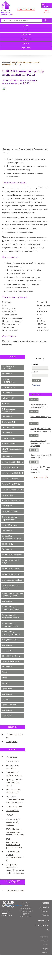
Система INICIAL (12, 810)
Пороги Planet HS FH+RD (13, 473)
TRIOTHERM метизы (11, 569)
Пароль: (35, 372)
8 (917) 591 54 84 (26, 9)
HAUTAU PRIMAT (12, 761)
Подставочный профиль (12, 580)
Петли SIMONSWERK (11, 661)
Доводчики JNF (8, 422)
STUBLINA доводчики (11, 501)
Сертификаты (11, 741)
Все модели (7, 374)
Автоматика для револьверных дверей (11, 633)
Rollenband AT (8, 398)
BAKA (4, 672)
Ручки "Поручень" (9, 705)
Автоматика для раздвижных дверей (10, 616)
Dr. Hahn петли (8, 387)
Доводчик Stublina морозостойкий (9, 518)
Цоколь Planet (7, 495)
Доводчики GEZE (9, 640)
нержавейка (7, 715)
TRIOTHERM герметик (12, 555)
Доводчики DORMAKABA (8, 380)
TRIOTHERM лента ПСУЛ (10, 561)
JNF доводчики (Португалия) (8, 410)
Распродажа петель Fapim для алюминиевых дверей (41, 430)
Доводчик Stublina (9, 511)
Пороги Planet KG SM (11, 484)
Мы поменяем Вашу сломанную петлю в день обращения (40, 443)
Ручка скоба (7, 689)
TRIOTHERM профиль (11, 574)
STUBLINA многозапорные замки (11, 537)
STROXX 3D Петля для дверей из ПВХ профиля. (14, 822)
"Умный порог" (12, 757)
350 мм (5, 699)
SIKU (4, 678)
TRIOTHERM (7, 544)
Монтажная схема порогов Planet (41, 418)
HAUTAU (9, 815)
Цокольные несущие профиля (10, 586)
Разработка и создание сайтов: (44, 945)
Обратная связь (43, 920)
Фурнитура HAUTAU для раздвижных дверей (14, 782)
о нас (26, 30)
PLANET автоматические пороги (12, 450)
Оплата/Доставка (26, 39)
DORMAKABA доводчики (8, 367)
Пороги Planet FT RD (11, 467)
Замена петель (26, 34)
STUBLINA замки (9, 525)
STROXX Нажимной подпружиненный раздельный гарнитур (15, 832)
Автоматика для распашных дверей (10, 624)
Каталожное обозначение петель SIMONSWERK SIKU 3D (15, 799)
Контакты (26, 43)
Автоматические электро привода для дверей (12, 595)
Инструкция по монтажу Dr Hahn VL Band (41, 456)
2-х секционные (8, 438)
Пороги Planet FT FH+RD (12, 462)
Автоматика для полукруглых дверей (10, 608)
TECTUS (6, 683)
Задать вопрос (26, 48)
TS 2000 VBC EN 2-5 (11, 656)
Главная (26, 25)
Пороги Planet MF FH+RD (13, 490)
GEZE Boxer (7, 650)
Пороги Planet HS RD (11, 479)
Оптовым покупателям (15, 890)
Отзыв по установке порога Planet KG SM (39, 406)
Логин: (35, 364)
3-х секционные (8, 444)
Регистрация (36, 385)
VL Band (5, 404)
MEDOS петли (8, 427)
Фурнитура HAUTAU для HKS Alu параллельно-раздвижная (40, 469)
